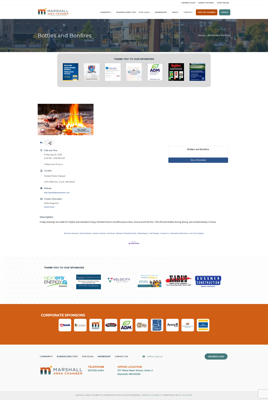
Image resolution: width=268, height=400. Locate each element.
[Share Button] (48, 142)
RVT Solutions (185, 395)
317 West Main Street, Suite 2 (135, 370)
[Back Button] (41, 143)
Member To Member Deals (126, 233)
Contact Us (164, 233)
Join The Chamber (197, 233)
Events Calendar (99, 233)
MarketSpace (143, 233)
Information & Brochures (179, 233)
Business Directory (71, 233)
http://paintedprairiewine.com (57, 192)
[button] (39, 2)
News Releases (86, 233)
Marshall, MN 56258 (129, 374)
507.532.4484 (96, 370)
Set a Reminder (198, 160)
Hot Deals (111, 233)
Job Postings (154, 233)
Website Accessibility (152, 395)
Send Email (49, 207)
